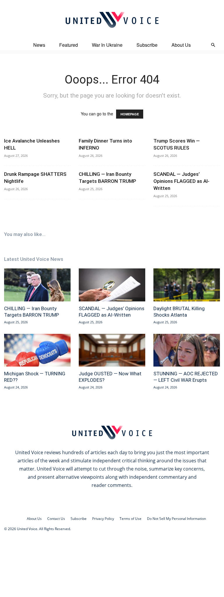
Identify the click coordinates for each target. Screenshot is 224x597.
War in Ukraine (107, 44)
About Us (181, 44)
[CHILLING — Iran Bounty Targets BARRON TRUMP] (37, 284)
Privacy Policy (103, 518)
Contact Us (56, 518)
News (39, 44)
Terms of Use (130, 518)
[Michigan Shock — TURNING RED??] (37, 350)
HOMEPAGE (129, 114)
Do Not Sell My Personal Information (176, 518)
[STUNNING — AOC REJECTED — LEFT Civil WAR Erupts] (186, 350)
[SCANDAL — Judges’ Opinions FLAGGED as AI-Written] (112, 284)
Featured (68, 44)
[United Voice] (112, 19)
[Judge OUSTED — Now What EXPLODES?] (112, 350)
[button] (213, 45)
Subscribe (147, 44)
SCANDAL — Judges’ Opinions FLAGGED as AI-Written (181, 181)
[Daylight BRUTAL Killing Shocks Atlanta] (186, 284)
